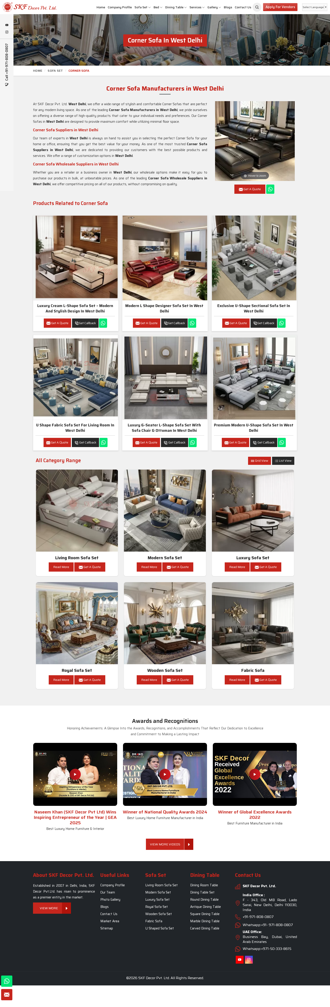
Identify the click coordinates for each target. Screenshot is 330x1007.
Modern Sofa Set (165, 557)
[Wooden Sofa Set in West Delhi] (165, 623)
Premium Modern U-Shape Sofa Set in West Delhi (253, 427)
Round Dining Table (204, 899)
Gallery (212, 7)
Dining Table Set (202, 892)
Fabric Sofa (252, 670)
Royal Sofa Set (77, 670)
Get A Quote (59, 323)
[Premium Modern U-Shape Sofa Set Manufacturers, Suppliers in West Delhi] (254, 377)
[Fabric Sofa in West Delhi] (253, 623)
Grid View (261, 460)
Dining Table (174, 7)
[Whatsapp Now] (270, 189)
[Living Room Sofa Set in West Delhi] (77, 511)
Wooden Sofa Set (165, 670)
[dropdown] (149, 7)
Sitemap (106, 928)
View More (49, 908)
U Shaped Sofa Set (159, 928)
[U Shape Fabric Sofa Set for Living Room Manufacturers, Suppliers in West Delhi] (75, 377)
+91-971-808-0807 (258, 917)
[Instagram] (6, 32)
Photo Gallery (110, 899)
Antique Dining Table (205, 906)
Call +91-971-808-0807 (6, 62)
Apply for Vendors (280, 7)
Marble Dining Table (205, 921)
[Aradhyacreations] (257, 7)
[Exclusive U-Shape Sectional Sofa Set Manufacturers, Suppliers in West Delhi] (254, 257)
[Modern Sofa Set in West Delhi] (165, 511)
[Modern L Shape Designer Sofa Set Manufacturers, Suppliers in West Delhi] (164, 257)
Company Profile (120, 7)
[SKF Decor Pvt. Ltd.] (27, 7)
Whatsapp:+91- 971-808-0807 (268, 925)
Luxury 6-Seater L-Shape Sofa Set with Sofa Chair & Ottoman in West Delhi (164, 427)
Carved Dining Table (204, 928)
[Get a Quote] (6, 994)
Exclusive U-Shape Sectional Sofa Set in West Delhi (253, 308)
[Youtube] (6, 25)
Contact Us (243, 7)
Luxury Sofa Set (252, 557)
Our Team (107, 892)
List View (285, 460)
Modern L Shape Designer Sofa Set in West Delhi (164, 308)
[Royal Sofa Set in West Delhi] (77, 623)
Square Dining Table (205, 913)
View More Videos (165, 844)
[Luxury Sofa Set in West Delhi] (253, 511)
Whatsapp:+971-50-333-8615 (267, 948)
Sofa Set (140, 7)
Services (195, 7)
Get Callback (87, 323)
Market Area (109, 921)
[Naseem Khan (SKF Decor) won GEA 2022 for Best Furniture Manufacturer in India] (254, 774)
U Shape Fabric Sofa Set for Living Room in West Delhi (75, 427)
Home (101, 7)
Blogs (228, 7)
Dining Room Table (204, 885)
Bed (156, 7)
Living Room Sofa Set (77, 557)
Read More (61, 566)
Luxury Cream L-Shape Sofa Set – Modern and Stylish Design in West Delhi (75, 308)
